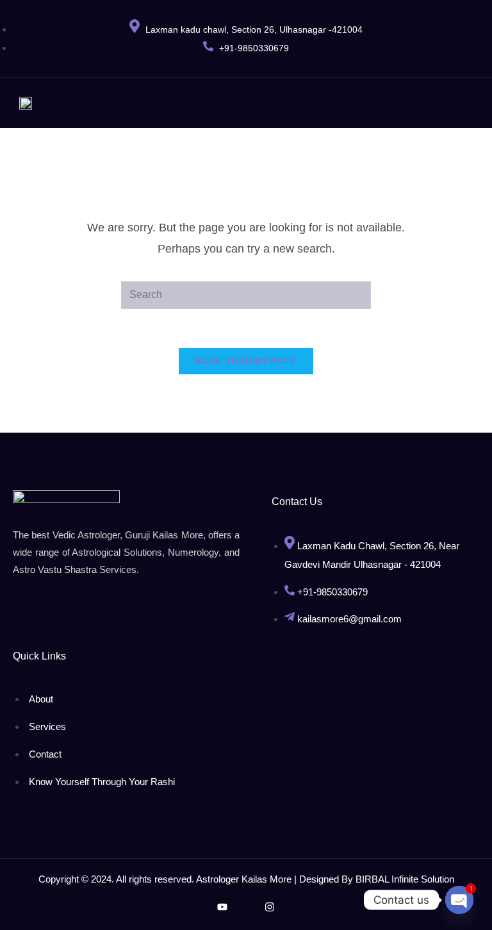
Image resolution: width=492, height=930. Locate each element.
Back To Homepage (246, 361)
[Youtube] (222, 907)
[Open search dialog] (473, 99)
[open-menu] (455, 103)
